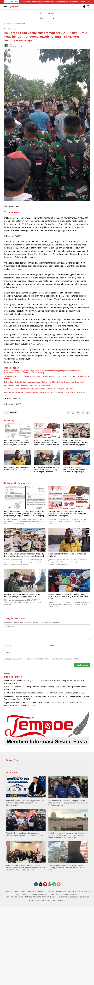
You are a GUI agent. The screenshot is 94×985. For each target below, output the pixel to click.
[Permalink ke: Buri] (6, 45)
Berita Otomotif (12, 891)
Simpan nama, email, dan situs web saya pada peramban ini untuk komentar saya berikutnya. (43, 659)
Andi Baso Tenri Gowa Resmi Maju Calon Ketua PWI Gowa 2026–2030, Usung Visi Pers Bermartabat (44, 680)
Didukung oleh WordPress (39, 900)
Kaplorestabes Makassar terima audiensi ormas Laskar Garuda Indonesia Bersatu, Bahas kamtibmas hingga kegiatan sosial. (26, 867)
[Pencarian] (88, 7)
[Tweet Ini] (73, 413)
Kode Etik (54, 894)
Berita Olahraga (27, 891)
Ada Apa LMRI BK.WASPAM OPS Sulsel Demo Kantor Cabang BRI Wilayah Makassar (38, 389)
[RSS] (59, 884)
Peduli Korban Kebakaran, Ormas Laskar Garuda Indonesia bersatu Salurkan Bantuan (38, 693)
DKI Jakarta (73, 891)
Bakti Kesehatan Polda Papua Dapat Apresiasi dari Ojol (27, 385)
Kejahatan (41, 891)
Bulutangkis (61, 891)
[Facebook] (36, 884)
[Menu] (6, 6)
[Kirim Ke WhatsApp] (88, 413)
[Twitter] (40, 884)
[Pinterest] (45, 884)
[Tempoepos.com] (13, 6)
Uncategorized (10, 29)
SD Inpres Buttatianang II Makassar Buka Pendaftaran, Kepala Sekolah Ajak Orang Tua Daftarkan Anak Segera (46, 377)
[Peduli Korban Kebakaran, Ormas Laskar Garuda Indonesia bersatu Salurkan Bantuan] (26, 820)
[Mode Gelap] (84, 7)
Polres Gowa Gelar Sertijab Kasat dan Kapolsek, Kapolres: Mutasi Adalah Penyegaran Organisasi (44, 382)
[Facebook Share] (68, 413)
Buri (10, 45)
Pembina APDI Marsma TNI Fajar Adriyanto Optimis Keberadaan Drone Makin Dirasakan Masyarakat (47, 897)
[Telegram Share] (83, 413)
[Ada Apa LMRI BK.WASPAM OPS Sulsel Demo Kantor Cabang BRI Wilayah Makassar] (47, 457)
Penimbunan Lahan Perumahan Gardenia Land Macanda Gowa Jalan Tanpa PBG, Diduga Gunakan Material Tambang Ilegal (67, 835)
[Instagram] (50, 884)
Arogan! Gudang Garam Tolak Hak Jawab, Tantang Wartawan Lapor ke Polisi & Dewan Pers (66, 867)
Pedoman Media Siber (38, 894)
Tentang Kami (21, 894)
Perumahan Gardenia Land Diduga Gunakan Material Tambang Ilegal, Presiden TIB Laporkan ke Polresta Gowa (68, 803)
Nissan (51, 891)
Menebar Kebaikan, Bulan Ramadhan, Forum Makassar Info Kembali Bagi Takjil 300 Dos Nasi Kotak (45, 392)
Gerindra (84, 891)
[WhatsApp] (54, 884)
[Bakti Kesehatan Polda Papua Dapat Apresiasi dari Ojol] (17, 457)
